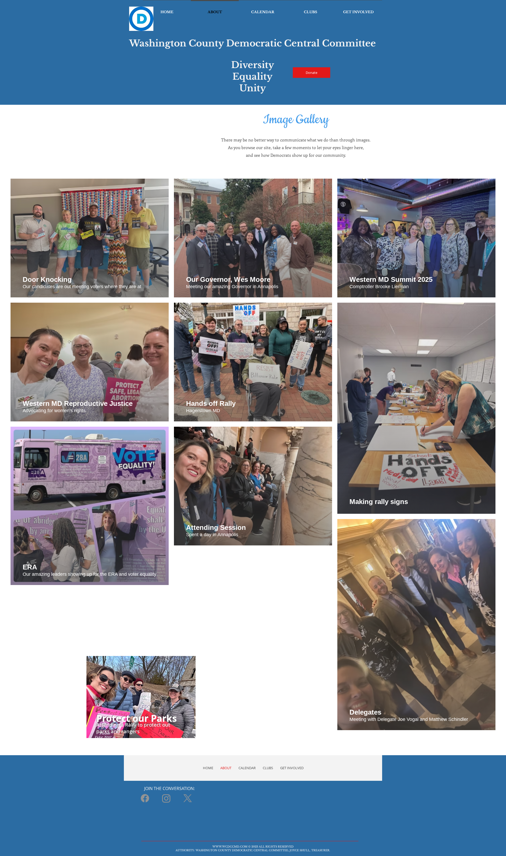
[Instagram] (166, 798)
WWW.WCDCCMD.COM (229, 846)
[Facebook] (144, 798)
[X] (187, 798)
